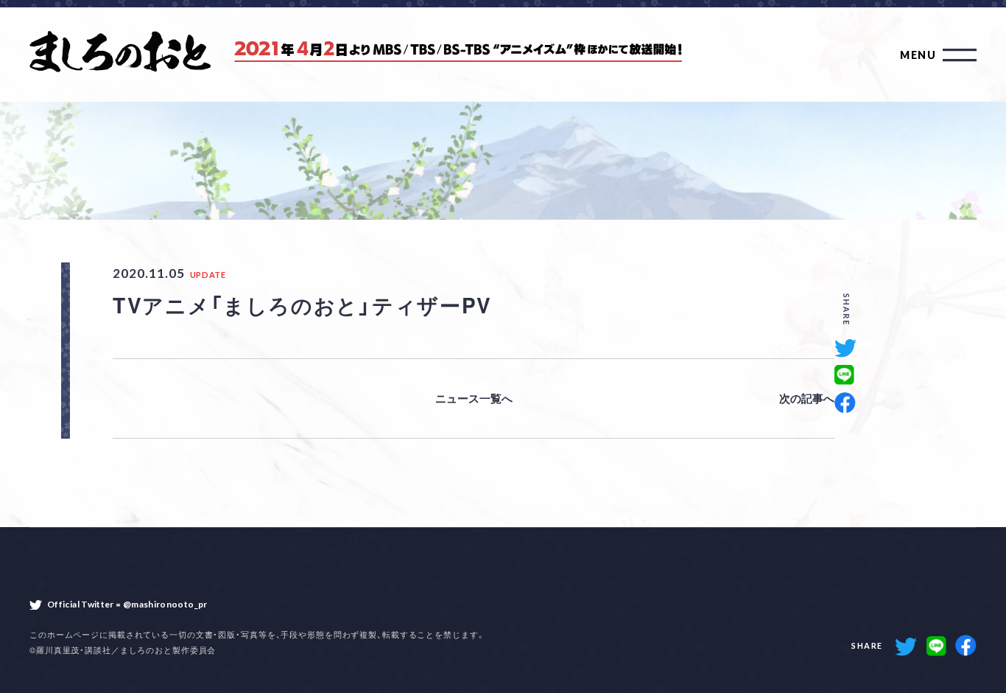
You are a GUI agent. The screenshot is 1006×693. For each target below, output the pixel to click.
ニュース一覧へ (474, 398)
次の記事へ (806, 398)
